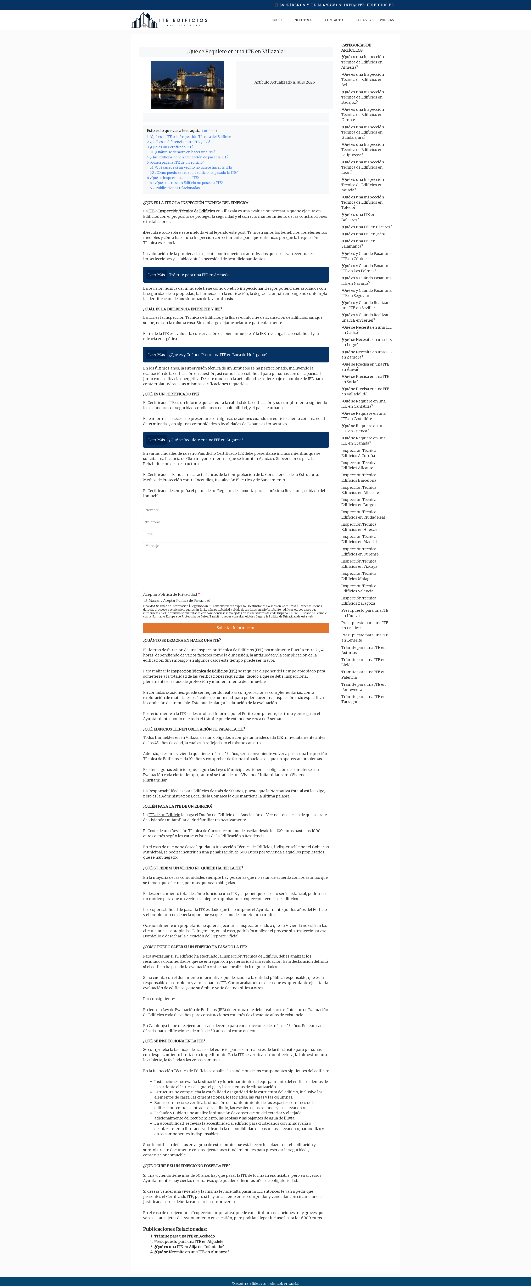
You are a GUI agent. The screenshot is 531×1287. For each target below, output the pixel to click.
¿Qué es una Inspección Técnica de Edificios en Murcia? (362, 184)
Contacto (334, 20)
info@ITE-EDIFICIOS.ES (369, 5)
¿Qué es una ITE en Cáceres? (366, 227)
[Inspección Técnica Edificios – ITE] (169, 20)
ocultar (209, 131)
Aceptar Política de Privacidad (171, 594)
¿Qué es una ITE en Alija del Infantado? (189, 1246)
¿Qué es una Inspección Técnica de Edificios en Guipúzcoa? (362, 149)
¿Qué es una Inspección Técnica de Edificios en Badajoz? (362, 97)
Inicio (277, 20)
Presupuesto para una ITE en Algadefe (188, 1241)
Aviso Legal (255, 616)
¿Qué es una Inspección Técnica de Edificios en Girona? (362, 114)
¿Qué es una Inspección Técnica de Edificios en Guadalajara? (362, 132)
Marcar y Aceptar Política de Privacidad (179, 600)
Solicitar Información (236, 627)
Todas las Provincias (375, 20)
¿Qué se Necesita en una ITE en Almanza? (191, 1251)
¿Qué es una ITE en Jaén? (363, 234)
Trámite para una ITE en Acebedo (184, 1236)
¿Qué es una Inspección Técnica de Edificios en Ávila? (362, 79)
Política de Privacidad (283, 616)
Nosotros (303, 20)
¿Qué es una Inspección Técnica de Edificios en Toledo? (362, 202)
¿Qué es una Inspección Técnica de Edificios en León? (362, 167)
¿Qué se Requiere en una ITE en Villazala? (236, 51)
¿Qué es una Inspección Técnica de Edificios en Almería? (362, 61)
